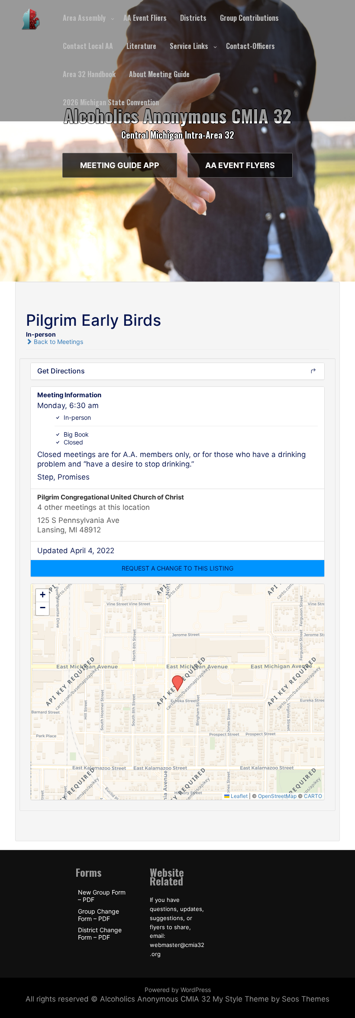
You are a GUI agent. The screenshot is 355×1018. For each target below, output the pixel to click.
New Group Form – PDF (102, 896)
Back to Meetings (57, 341)
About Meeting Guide (159, 74)
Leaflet (238, 796)
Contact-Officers (250, 46)
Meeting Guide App (119, 165)
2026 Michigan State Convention (111, 102)
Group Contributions (249, 18)
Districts (193, 18)
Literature (141, 46)
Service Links (189, 46)
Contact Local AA (88, 46)
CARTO (313, 796)
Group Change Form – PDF (98, 915)
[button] (177, 568)
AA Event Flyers (240, 165)
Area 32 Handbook (89, 74)
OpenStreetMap (277, 796)
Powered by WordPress (178, 989)
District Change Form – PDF (100, 934)
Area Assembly (84, 18)
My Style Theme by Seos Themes (271, 999)
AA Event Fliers (145, 18)
